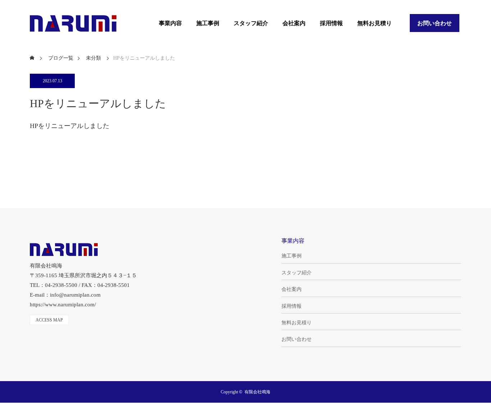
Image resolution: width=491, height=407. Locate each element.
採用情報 (331, 23)
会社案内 (294, 23)
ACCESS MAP (49, 320)
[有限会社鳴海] (73, 23)
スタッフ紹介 (251, 23)
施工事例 (207, 23)
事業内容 (170, 23)
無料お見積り (374, 23)
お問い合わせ (434, 23)
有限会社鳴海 (257, 391)
